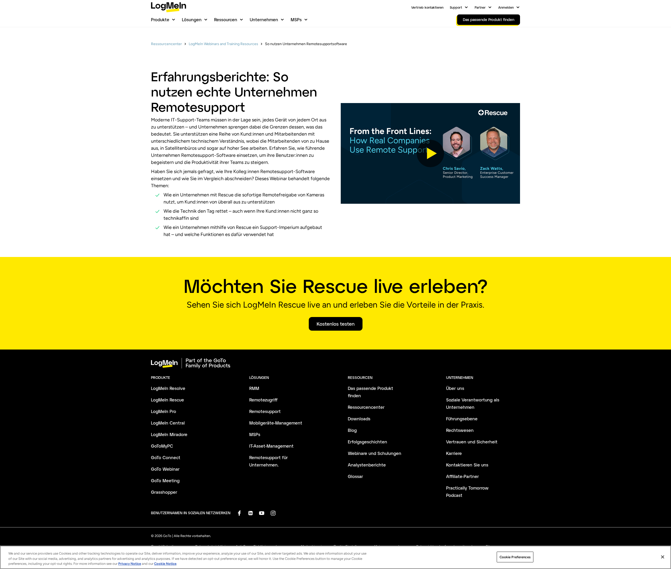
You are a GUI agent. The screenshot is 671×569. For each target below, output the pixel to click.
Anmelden (506, 7)
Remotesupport (265, 411)
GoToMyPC (162, 445)
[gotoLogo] (168, 7)
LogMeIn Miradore (169, 434)
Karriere (454, 453)
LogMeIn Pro (163, 411)
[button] (430, 153)
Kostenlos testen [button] (336, 324)
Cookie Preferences (515, 557)
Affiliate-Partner (462, 476)
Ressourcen (225, 19)
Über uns (455, 388)
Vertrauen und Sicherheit (471, 441)
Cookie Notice (165, 564)
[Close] (662, 557)
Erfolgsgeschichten (367, 441)
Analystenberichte (367, 464)
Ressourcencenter (166, 44)
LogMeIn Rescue (167, 399)
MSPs (296, 19)
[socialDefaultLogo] (239, 513)
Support (456, 7)
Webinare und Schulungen (374, 453)
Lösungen (192, 19)
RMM (254, 388)
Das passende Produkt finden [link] (488, 19)
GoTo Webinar (165, 468)
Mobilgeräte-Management (275, 422)
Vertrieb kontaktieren (427, 7)
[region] (335, 557)
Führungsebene (462, 418)
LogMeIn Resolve (168, 388)
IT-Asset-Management (271, 445)
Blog (352, 430)
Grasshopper (164, 492)
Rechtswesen (460, 430)
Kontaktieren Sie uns (467, 464)
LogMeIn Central (168, 422)
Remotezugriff (263, 399)
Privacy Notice (129, 564)
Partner (480, 7)
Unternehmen (264, 19)
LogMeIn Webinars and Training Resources (223, 44)
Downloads (359, 418)
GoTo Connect (165, 457)
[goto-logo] (335, 363)
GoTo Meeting (165, 480)
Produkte (160, 19)
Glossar (355, 476)
